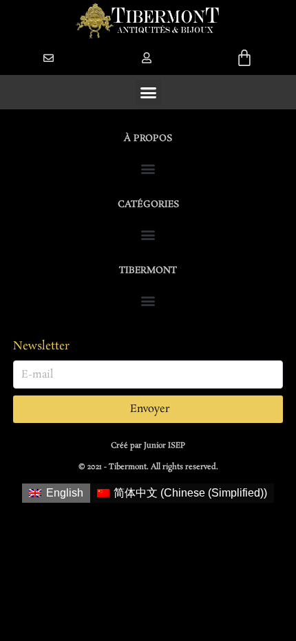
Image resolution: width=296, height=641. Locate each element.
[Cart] (244, 58)
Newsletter (41, 346)
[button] (146, 58)
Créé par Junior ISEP (148, 445)
